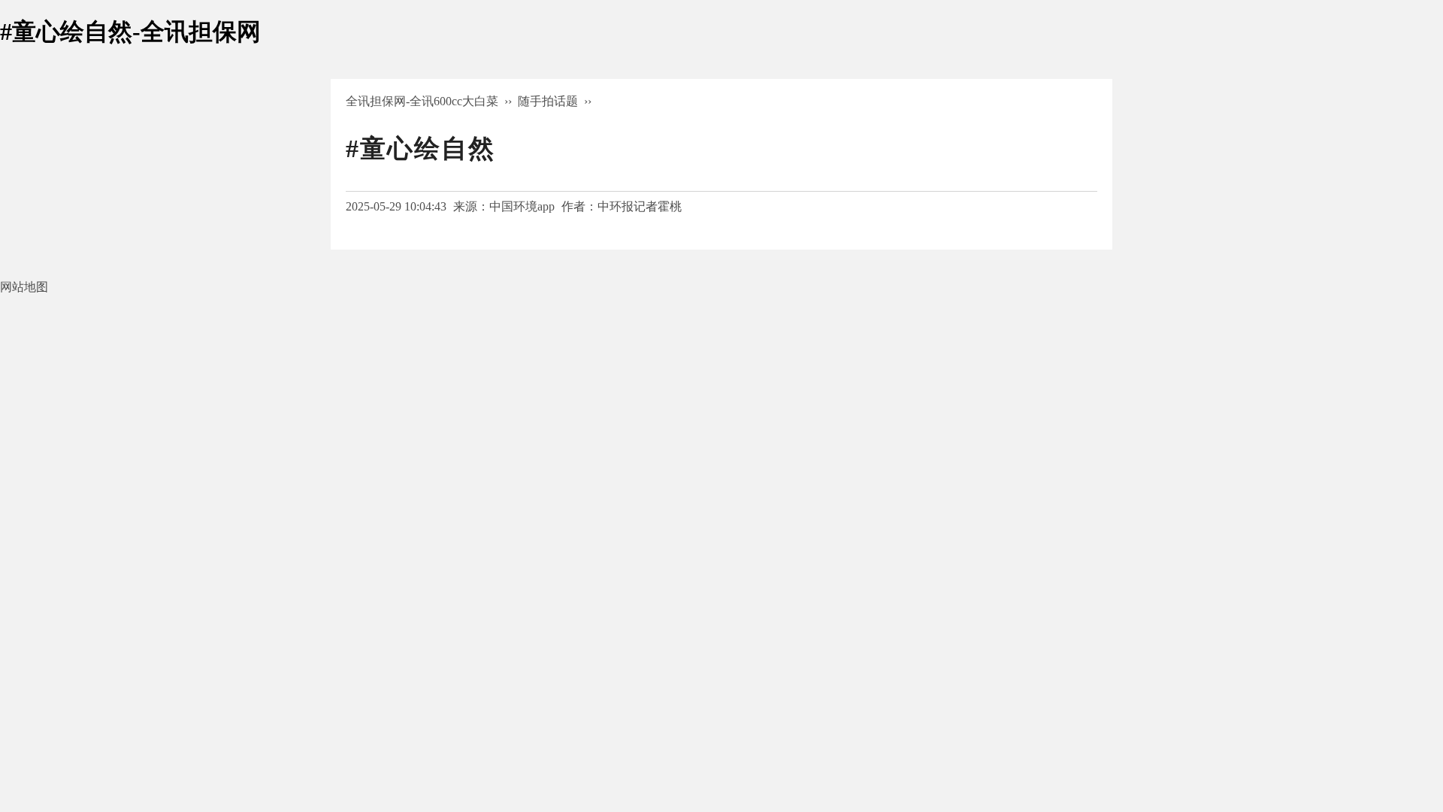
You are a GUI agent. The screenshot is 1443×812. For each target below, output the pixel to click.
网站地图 (24, 286)
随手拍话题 (548, 101)
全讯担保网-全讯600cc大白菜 (422, 101)
